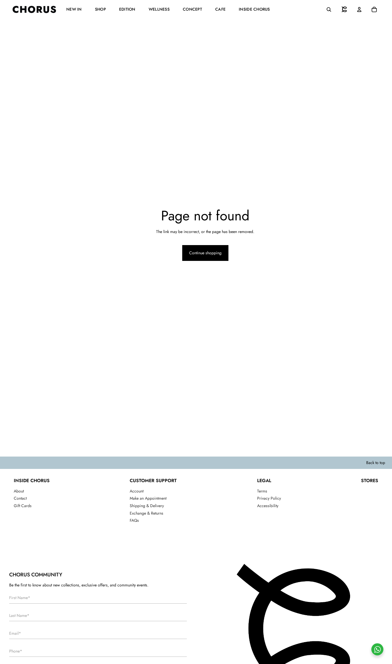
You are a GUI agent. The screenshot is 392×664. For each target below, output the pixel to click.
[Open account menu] (359, 9)
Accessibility (267, 506)
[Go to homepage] (344, 9)
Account (136, 491)
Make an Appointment (148, 498)
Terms (262, 491)
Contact (20, 498)
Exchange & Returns (146, 513)
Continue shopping (205, 253)
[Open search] (329, 9)
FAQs (134, 520)
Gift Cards (23, 506)
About (19, 491)
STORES (369, 480)
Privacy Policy (269, 498)
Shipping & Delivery (147, 506)
